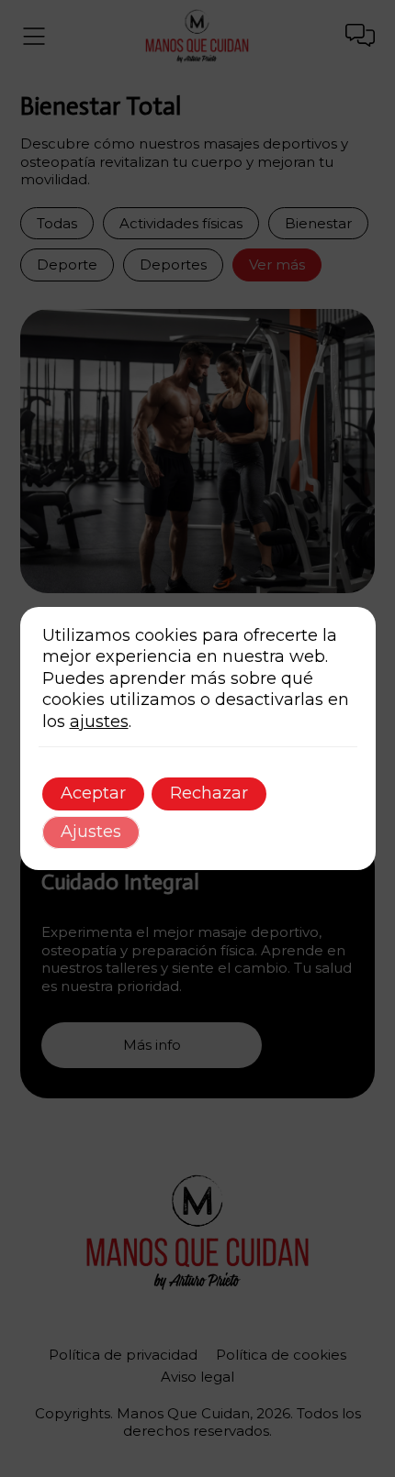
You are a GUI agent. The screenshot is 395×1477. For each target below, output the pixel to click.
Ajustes (91, 831)
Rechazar (209, 793)
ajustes (99, 721)
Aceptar (93, 793)
